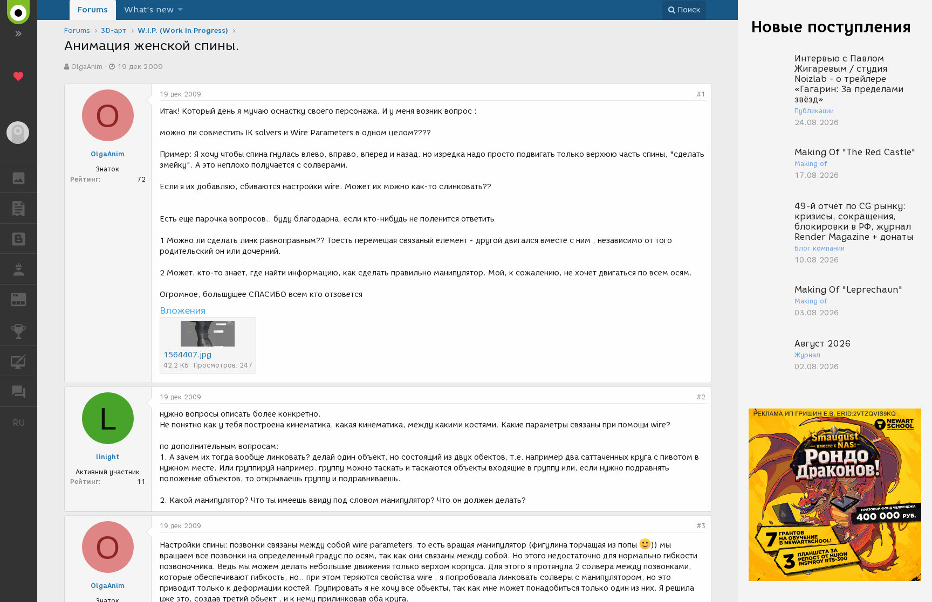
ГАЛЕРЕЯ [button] (18, 177)
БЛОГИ (18, 239)
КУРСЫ (18, 361)
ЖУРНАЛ (25, 299)
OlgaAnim (86, 67)
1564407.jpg (187, 354)
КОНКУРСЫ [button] (18, 330)
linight (108, 457)
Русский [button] (24, 422)
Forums (93, 10)
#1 (701, 94)
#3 (701, 526)
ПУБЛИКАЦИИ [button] (18, 208)
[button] (180, 10)
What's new (149, 10)
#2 (701, 397)
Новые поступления (831, 26)
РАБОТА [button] (18, 269)
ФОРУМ (18, 391)
